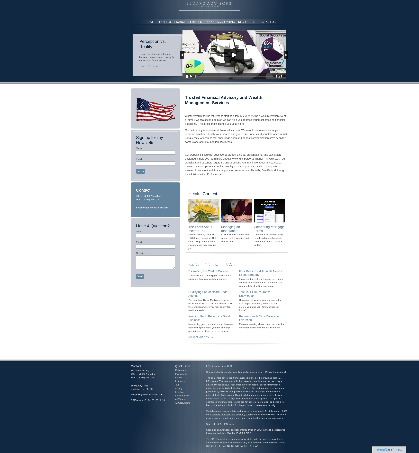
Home (151, 22)
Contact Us (267, 22)
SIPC (248, 433)
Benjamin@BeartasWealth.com (152, 207)
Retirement (181, 370)
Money (178, 388)
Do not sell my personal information (265, 418)
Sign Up (140, 171)
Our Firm (164, 22)
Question (140, 253)
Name (139, 148)
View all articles (198, 337)
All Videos (180, 399)
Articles (193, 265)
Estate (178, 377)
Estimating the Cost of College (208, 271)
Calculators (212, 265)
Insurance (180, 381)
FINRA (239, 433)
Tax (177, 384)
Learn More (146, 66)
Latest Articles (182, 395)
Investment (181, 374)
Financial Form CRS (221, 366)
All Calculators (182, 403)
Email (139, 159)
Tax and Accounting (220, 22)
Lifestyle (179, 392)
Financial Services (188, 22)
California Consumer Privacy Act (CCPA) (231, 414)
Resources (246, 22)
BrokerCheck (279, 372)
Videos (230, 265)
